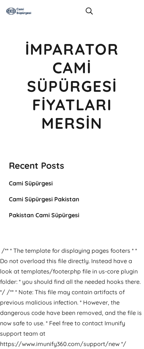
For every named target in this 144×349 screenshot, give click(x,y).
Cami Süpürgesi (31, 183)
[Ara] (89, 11)
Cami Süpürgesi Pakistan (44, 199)
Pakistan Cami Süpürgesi (44, 215)
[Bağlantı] (19, 11)
